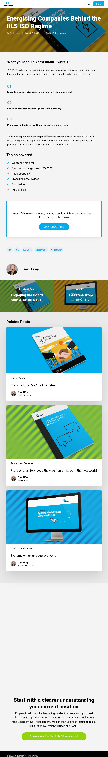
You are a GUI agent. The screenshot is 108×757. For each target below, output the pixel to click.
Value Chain (41, 250)
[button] (98, 3)
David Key (15, 33)
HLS (10, 250)
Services (28, 463)
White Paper (56, 250)
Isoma (14, 378)
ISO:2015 (49, 33)
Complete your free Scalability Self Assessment (54, 736)
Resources (60, 33)
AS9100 (15, 548)
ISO (17, 250)
